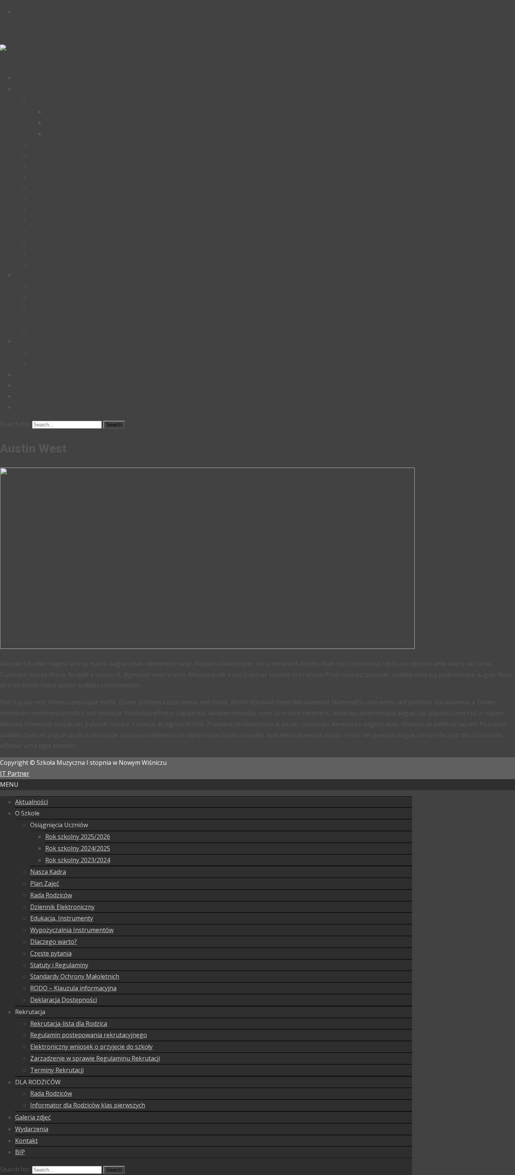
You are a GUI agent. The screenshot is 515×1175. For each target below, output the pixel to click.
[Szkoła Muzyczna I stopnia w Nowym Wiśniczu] (68, 50)
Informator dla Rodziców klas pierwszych (77, 364)
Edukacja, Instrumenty (55, 188)
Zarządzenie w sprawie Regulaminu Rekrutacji (83, 320)
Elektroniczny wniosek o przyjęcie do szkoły (80, 309)
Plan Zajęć (42, 156)
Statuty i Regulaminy (53, 232)
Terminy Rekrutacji (51, 330)
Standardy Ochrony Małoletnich (66, 242)
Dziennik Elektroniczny (56, 177)
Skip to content (21, 61)
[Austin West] (207, 646)
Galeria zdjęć (30, 375)
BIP (18, 407)
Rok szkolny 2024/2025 (71, 123)
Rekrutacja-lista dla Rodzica (61, 287)
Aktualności (28, 78)
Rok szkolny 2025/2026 (71, 112)
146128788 (15, 28)
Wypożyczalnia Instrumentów (63, 199)
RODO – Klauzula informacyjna (65, 253)
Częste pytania (47, 221)
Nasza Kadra (45, 145)
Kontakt (24, 396)
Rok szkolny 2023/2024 (71, 134)
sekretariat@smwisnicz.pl (35, 39)
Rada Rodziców (47, 166)
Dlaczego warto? (49, 210)
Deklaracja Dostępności (57, 264)
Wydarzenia (29, 385)
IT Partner (14, 773)
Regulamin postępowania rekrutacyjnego (77, 298)
